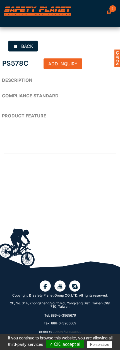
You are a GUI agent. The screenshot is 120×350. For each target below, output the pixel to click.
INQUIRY (117, 58)
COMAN (58, 331)
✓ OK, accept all (65, 344)
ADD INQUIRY (63, 63)
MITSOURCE (73, 331)
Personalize (99, 344)
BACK (26, 46)
